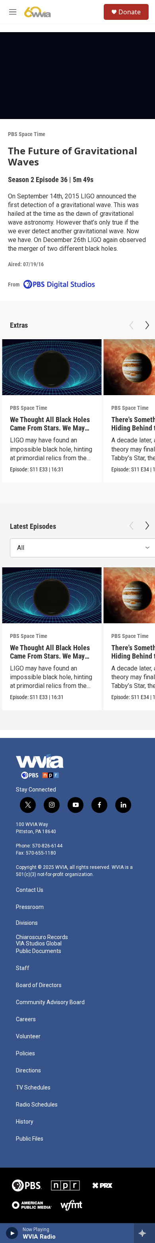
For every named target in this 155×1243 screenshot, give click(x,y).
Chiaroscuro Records (42, 937)
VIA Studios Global (39, 944)
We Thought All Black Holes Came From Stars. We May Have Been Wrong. (50, 427)
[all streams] (144, 1233)
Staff (22, 968)
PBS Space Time (26, 134)
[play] (12, 1233)
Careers (26, 1019)
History (24, 1122)
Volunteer (28, 1036)
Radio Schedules (37, 1105)
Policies (25, 1054)
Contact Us (29, 890)
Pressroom (30, 907)
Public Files (29, 1139)
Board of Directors (39, 985)
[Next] (147, 325)
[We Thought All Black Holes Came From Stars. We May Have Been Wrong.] (51, 367)
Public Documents (38, 951)
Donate (129, 11)
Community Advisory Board (50, 1002)
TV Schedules (33, 1088)
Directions (28, 1071)
